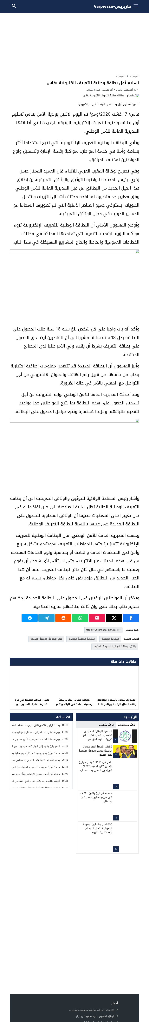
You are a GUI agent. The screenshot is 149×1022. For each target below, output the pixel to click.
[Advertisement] (74, 42)
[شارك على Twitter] (114, 618)
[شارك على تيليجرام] (46, 618)
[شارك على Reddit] (63, 618)
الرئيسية (120, 76)
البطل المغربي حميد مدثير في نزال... (94, 1016)
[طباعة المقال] (30, 618)
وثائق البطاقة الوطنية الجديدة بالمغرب (115, 646)
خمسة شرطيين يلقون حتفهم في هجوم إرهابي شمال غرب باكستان (96, 797)
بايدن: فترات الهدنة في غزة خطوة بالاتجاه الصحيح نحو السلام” (32, 704)
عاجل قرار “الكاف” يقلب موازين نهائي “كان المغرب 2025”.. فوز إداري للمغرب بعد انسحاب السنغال (95, 768)
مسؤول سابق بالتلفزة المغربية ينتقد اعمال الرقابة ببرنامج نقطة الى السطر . (116, 704)
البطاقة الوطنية (110, 638)
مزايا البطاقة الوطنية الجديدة (46, 638)
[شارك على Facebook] (131, 618)
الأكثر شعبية (106, 725)
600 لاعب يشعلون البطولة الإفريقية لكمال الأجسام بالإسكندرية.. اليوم (97, 828)
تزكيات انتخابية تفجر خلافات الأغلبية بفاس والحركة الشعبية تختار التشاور (95, 750)
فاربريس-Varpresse (112, 6)
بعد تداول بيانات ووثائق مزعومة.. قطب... (91, 1009)
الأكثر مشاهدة (127, 725)
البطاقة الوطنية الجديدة (82, 638)
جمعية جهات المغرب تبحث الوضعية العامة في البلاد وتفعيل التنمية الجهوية (74, 704)
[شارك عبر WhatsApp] (80, 618)
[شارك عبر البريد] (97, 618)
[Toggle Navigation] (137, 6)
